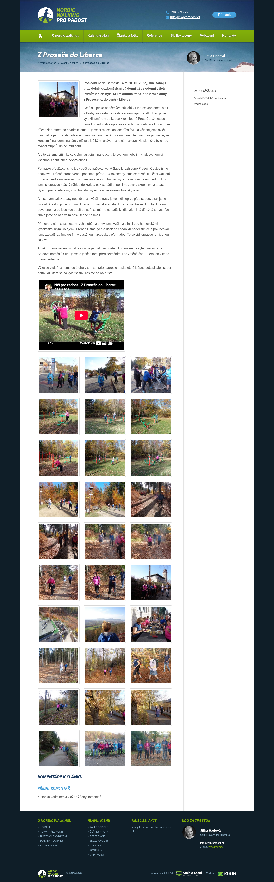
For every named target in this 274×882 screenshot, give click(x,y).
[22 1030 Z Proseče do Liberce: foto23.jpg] (108, 682)
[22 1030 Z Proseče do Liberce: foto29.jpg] (108, 765)
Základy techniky (51, 841)
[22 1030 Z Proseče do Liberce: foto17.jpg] (108, 599)
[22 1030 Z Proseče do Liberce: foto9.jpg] (154, 474)
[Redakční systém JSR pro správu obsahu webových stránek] (189, 873)
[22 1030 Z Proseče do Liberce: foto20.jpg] (108, 640)
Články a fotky (127, 35)
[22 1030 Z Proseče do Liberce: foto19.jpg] (62, 640)
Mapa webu (97, 855)
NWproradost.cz (47, 62)
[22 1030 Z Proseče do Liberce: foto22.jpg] (62, 682)
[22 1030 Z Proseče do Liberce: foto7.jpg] (62, 474)
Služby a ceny (181, 35)
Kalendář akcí (98, 35)
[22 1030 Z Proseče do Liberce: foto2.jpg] (108, 391)
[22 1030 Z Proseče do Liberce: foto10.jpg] (62, 516)
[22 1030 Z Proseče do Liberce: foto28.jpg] (62, 765)
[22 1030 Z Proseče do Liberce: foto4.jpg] (62, 433)
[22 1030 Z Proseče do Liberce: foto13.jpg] (62, 557)
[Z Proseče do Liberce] (62, 115)
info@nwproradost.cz (185, 17)
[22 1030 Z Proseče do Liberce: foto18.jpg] (154, 599)
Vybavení (207, 35)
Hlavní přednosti (51, 832)
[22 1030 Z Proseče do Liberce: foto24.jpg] (154, 682)
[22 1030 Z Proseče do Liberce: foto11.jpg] (108, 516)
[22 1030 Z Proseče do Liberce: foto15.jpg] (154, 557)
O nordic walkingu (65, 35)
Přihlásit (224, 14)
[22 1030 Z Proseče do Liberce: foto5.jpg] (108, 433)
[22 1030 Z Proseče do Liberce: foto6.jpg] (154, 433)
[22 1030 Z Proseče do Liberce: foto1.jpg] (62, 391)
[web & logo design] (226, 873)
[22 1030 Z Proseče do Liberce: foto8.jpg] (108, 474)
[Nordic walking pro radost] (63, 23)
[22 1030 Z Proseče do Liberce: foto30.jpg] (154, 765)
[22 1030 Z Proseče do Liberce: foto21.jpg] (154, 640)
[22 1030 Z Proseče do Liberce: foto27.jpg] (154, 723)
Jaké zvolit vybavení (53, 836)
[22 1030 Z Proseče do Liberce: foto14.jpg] (108, 557)
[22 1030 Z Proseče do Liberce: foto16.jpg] (62, 599)
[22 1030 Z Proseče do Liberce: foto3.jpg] (154, 391)
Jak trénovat (48, 845)
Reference (154, 35)
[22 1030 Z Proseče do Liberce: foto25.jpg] (62, 723)
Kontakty (229, 35)
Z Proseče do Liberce (96, 62)
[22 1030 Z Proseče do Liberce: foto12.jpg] (154, 516)
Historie (45, 827)
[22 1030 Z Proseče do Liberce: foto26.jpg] (108, 723)
